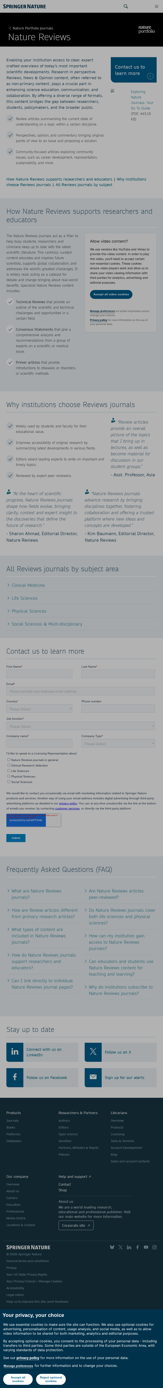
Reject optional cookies (51, 1379)
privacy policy (28, 1358)
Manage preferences (18, 1365)
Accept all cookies (18, 1379)
